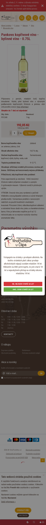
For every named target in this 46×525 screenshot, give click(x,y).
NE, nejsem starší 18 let (23, 284)
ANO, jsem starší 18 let (23, 289)
